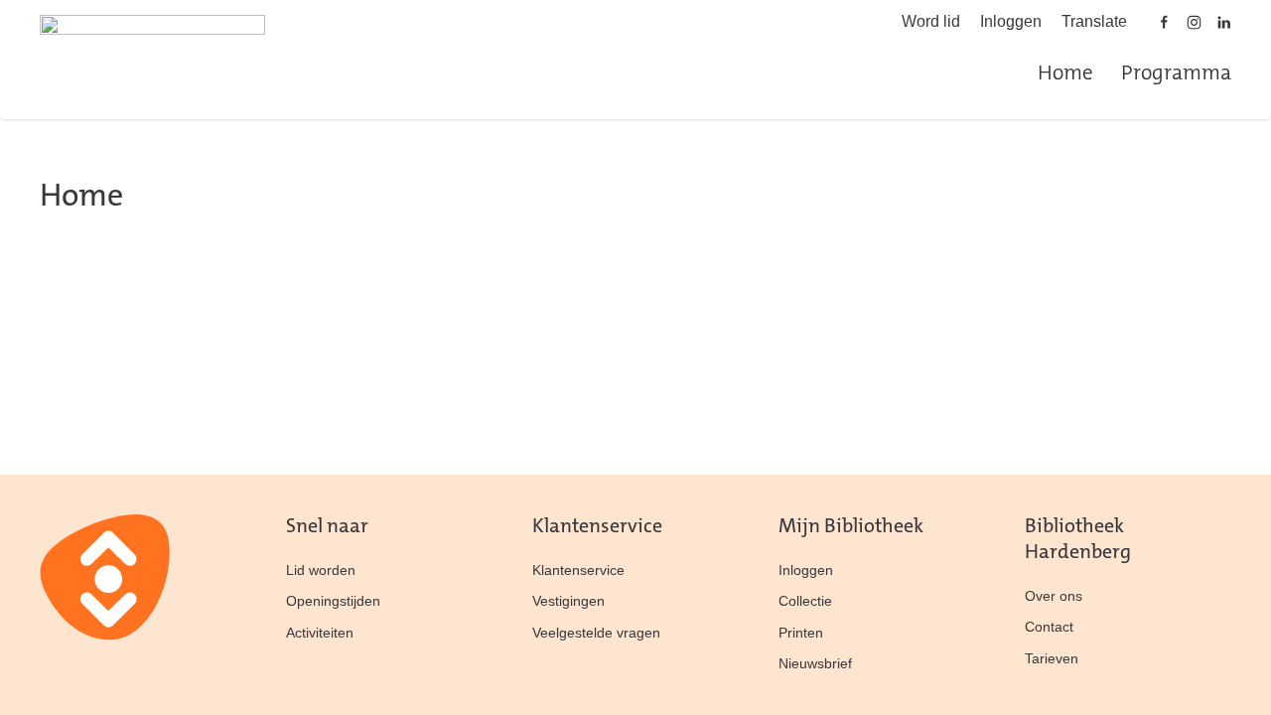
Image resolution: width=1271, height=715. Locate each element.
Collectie (805, 601)
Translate (1094, 21)
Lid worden (320, 570)
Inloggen (1011, 21)
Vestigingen (568, 601)
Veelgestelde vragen (596, 633)
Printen (800, 633)
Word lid (931, 21)
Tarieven (1051, 658)
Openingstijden (333, 601)
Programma (1176, 74)
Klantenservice (578, 570)
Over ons (1053, 596)
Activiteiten (319, 633)
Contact (1049, 627)
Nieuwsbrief (815, 663)
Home (1065, 74)
